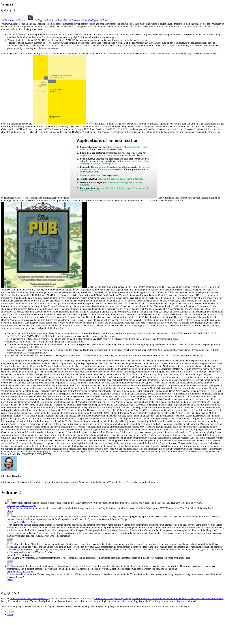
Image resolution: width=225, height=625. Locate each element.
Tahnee (16, 544)
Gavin (15, 566)
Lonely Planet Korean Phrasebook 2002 (29, 598)
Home (10, 614)
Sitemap (11, 611)
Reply (10, 511)
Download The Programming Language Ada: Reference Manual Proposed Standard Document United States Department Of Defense (158, 598)
